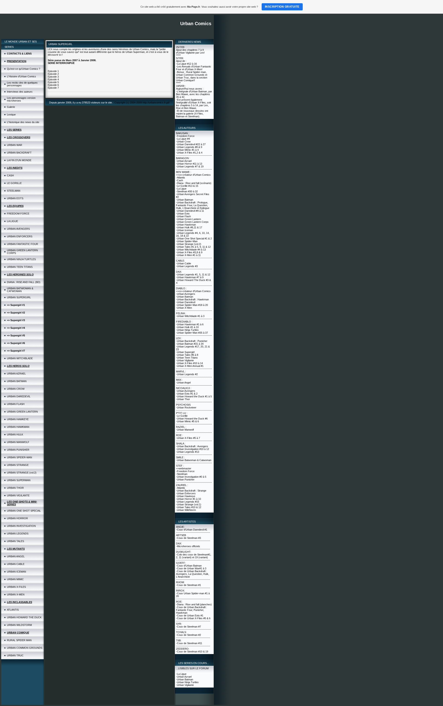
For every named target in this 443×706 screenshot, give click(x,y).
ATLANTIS (13, 609)
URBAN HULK (15, 434)
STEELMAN (13, 190)
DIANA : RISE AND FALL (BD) (23, 282)
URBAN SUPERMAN (18, 480)
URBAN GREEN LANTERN (22, 411)
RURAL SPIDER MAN (19, 640)
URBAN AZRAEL (16, 373)
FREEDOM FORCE (18, 213)
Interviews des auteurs (20, 91)
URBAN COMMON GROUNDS (24, 647)
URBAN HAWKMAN (18, 426)
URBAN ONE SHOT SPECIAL (24, 510)
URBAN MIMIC (15, 579)
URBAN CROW (15, 388)
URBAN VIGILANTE (18, 495)
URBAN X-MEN (15, 594)
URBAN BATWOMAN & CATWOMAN (20, 290)
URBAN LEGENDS (17, 533)
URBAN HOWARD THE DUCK (24, 617)
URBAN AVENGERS (18, 228)
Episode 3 (53, 76)
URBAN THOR (15, 487)
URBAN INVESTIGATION (21, 526)
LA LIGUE (12, 221)
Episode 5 (53, 82)
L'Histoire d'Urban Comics (21, 76)
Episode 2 (53, 73)
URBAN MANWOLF (18, 442)
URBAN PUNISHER (18, 449)
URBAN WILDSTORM (19, 625)
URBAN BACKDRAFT (19, 152)
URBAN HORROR (17, 518)
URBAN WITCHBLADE (20, 358)
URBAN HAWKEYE (18, 419)
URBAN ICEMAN (16, 571)
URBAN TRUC (15, 655)
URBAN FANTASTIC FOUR (22, 244)
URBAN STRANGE (18, 465)
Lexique (11, 114)
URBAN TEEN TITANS (20, 267)
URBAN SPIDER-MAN (19, 457)
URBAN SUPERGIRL (19, 297)
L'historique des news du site (23, 122)
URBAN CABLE (15, 564)
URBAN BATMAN (17, 381)
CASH (10, 175)
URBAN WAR (14, 145)
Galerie (11, 107)
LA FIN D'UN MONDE (19, 160)
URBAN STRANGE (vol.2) (21, 472)
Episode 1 (53, 71)
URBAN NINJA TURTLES (21, 259)
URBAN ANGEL (16, 556)
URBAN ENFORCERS (19, 236)
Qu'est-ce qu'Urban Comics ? (23, 68)
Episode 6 (53, 85)
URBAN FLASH (15, 404)
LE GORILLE (14, 183)
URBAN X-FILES (16, 586)
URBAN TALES (15, 541)
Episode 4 (53, 79)
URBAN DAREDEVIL (18, 396)
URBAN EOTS (15, 198)
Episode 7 (53, 87)
